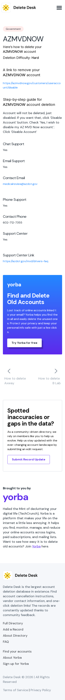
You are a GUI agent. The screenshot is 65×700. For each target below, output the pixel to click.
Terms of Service (15, 690)
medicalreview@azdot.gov (20, 184)
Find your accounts (17, 651)
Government (13, 29)
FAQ (6, 642)
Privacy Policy (41, 690)
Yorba (36, 546)
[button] (59, 7)
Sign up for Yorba (16, 664)
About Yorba (12, 657)
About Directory (15, 635)
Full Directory (13, 623)
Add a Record (13, 629)
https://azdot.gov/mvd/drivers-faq (25, 261)
